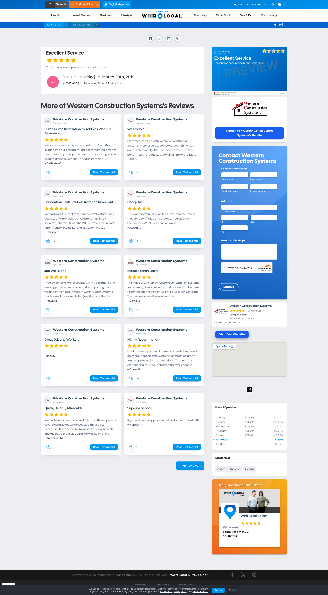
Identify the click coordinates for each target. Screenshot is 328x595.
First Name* (227, 179)
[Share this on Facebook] (150, 39)
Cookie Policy (166, 591)
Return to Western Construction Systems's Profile (249, 133)
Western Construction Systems (78, 119)
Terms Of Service (200, 591)
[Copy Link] (178, 39)
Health (55, 15)
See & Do (246, 15)
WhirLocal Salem (254, 516)
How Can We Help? (234, 240)
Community (269, 15)
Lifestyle (126, 15)
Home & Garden (80, 15)
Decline (232, 590)
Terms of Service (185, 584)
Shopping (200, 15)
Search (61, 4)
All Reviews (190, 465)
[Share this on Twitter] (159, 39)
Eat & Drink (223, 15)
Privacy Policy (180, 591)
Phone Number (258, 191)
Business (106, 15)
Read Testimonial (104, 172)
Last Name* (256, 179)
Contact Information (235, 168)
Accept (218, 590)
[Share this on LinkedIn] (169, 39)
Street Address (229, 211)
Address (226, 201)
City (223, 222)
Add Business (257, 4)
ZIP (223, 232)
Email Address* (229, 191)
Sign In (238, 4)
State (254, 222)
